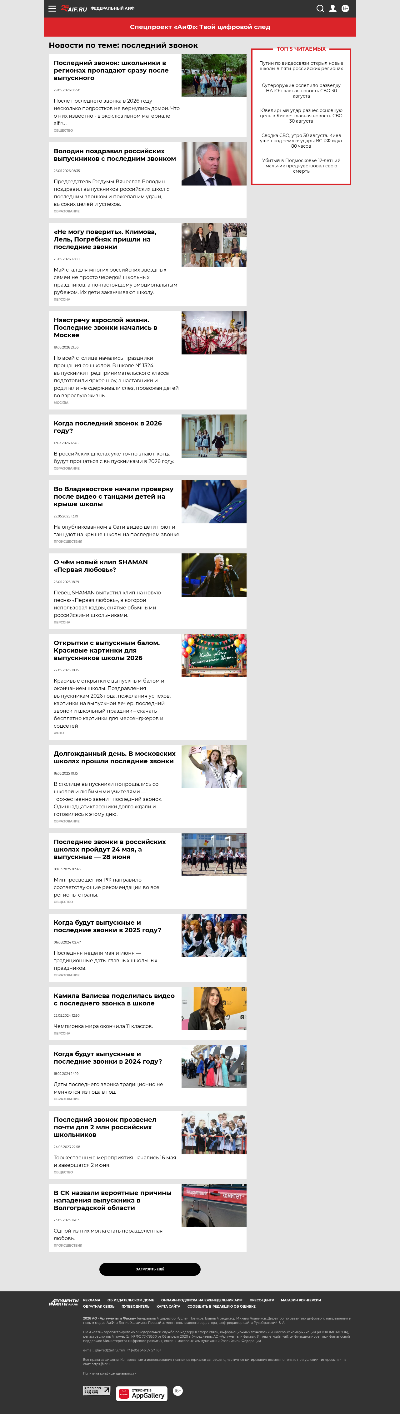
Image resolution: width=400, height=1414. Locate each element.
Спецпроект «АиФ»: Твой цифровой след (200, 27)
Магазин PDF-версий (301, 1300)
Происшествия (68, 541)
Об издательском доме (131, 1300)
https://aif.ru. (101, 1364)
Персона (62, 299)
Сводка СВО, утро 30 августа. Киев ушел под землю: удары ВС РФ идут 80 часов (301, 141)
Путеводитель (135, 1307)
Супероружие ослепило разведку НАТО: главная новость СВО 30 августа (301, 91)
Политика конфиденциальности (110, 1373)
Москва (61, 402)
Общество (63, 130)
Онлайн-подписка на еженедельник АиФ (201, 1300)
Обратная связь (98, 1307)
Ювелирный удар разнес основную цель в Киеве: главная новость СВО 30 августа (301, 116)
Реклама (91, 1300)
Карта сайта (168, 1307)
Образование (67, 211)
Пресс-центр (262, 1300)
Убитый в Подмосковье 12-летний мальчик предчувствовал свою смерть (301, 166)
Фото (59, 733)
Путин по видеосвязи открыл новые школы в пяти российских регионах (301, 66)
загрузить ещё (150, 1269)
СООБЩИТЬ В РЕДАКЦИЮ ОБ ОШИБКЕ (222, 1307)
